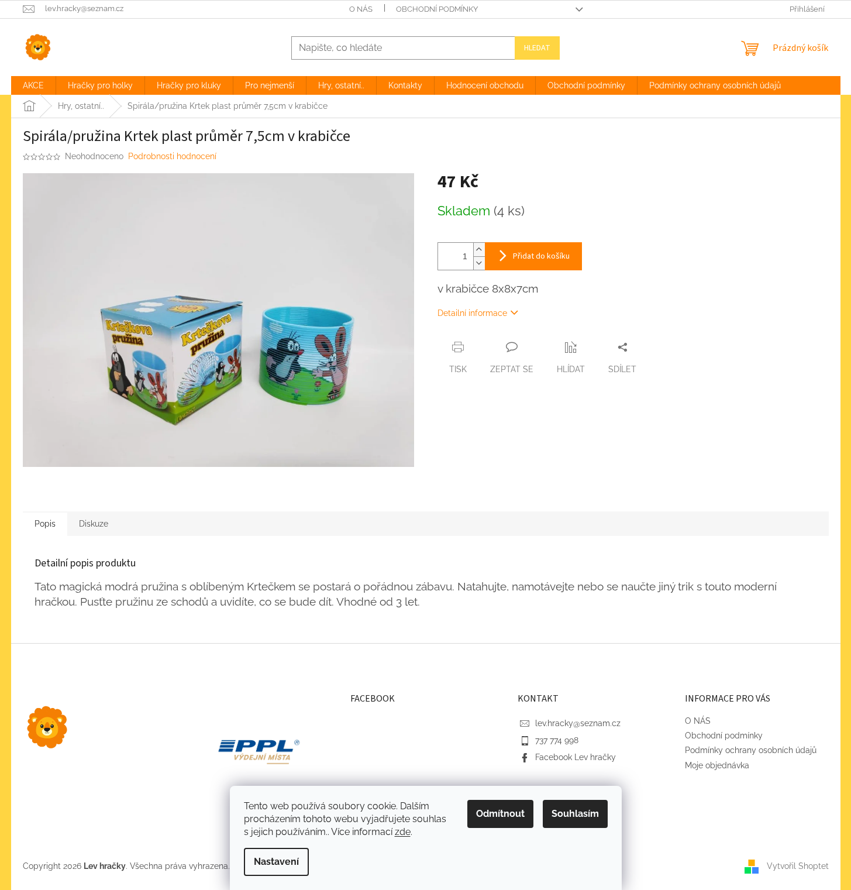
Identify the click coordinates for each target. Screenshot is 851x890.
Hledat (537, 48)
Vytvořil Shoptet (798, 865)
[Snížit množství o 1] (479, 263)
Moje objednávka (717, 765)
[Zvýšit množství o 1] (479, 249)
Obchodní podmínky (437, 9)
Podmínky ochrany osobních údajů (750, 750)
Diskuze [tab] (93, 523)
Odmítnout (500, 813)
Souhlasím (575, 813)
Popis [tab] (45, 523)
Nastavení (276, 861)
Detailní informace (472, 313)
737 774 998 (556, 740)
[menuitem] (33, 85)
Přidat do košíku (541, 256)
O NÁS (361, 9)
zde (403, 831)
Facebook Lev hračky (575, 757)
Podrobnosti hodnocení (172, 156)
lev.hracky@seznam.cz (578, 723)
